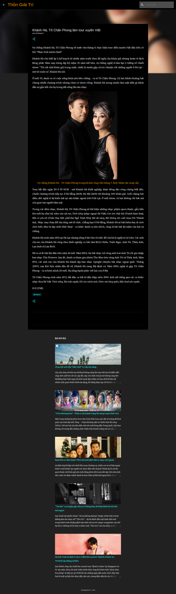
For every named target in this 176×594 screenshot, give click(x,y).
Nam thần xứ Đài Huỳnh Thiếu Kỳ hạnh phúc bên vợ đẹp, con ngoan (84, 460)
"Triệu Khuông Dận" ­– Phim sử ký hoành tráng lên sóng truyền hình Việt (87, 413)
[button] (34, 39)
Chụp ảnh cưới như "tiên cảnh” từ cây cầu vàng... (76, 367)
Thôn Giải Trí (20, 4)
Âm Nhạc (37, 294)
